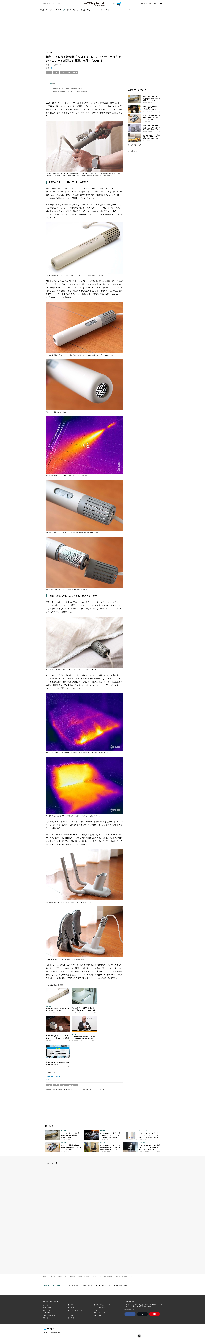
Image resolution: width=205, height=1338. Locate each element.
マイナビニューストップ (49, 1276)
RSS (69, 1312)
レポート (121, 10)
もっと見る (131, 151)
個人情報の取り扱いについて (102, 1305)
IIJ (94, 10)
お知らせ (45, 1305)
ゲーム (69, 10)
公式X (109, 10)
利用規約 (70, 1305)
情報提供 (70, 1315)
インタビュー (128, 10)
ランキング (104, 10)
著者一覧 (45, 1318)
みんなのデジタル (86, 10)
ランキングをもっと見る (135, 145)
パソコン (51, 10)
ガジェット (76, 10)
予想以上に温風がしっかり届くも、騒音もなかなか (70, 91)
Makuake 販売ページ (54, 1076)
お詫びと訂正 (97, 1315)
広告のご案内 (46, 1312)
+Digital (60, 1276)
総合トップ (43, 10)
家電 (64, 10)
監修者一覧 (71, 1318)
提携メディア (97, 1310)
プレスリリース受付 (99, 1307)
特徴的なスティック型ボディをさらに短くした (68, 88)
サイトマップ (72, 1307)
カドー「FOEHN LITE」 (55, 1080)
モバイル (58, 10)
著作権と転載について (49, 1307)
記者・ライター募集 (99, 1312)
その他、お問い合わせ (49, 1315)
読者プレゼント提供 (48, 1310)
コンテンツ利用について (75, 1310)
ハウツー (136, 10)
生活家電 (72, 1276)
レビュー (115, 10)
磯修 (52, 68)
